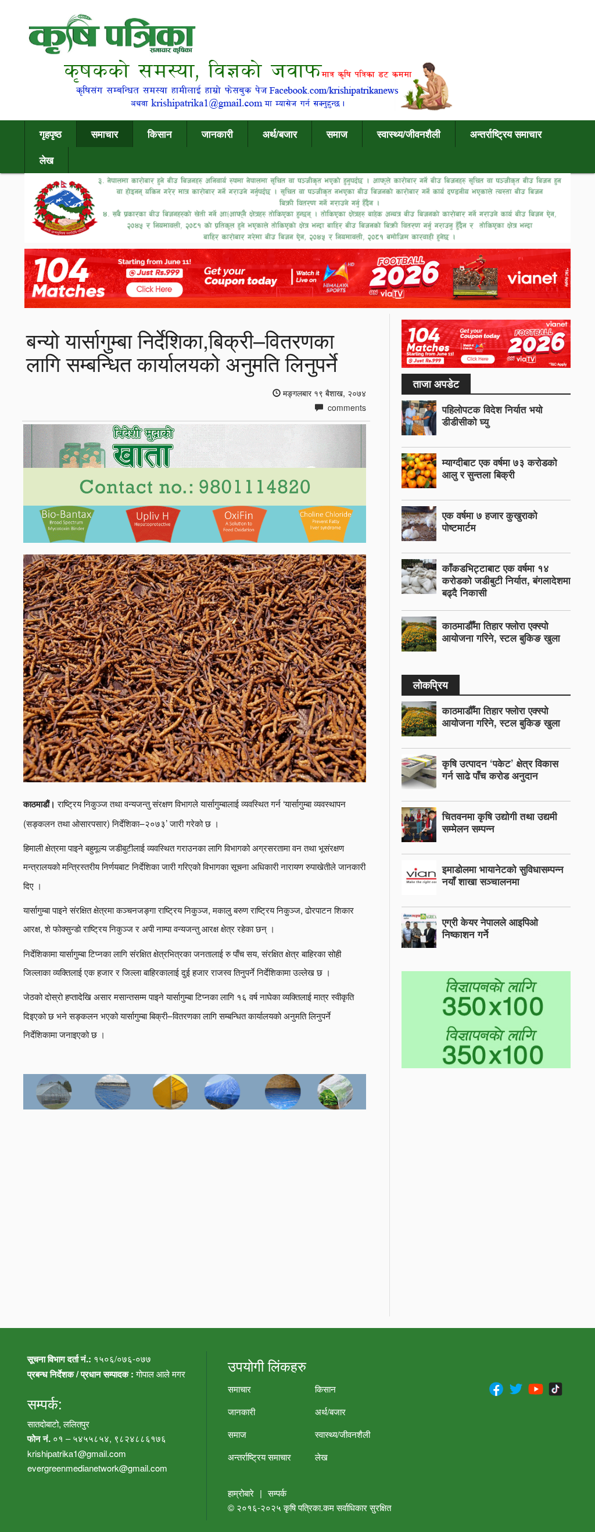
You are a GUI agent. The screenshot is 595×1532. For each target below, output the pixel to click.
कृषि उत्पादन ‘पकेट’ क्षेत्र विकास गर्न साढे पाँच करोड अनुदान (500, 769)
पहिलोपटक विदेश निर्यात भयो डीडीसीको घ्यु (492, 415)
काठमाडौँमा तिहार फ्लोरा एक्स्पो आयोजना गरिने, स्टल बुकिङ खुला (501, 631)
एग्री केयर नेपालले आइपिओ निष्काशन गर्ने (490, 928)
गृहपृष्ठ (51, 134)
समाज (337, 134)
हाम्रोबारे (241, 1493)
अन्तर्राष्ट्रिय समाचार (506, 134)
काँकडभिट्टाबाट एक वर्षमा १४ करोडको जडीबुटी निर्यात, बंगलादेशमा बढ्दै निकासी (506, 580)
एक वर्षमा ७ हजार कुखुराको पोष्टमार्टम (489, 521)
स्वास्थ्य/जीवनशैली (408, 134)
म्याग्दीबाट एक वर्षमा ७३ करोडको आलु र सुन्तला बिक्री (499, 468)
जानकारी (217, 134)
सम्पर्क (277, 1493)
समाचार (104, 134)
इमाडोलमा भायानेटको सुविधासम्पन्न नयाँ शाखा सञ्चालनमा (503, 875)
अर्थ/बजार (280, 134)
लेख (46, 160)
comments (345, 407)
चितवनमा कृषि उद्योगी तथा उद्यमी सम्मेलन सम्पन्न (499, 822)
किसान (160, 134)
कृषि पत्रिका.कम (310, 1507)
